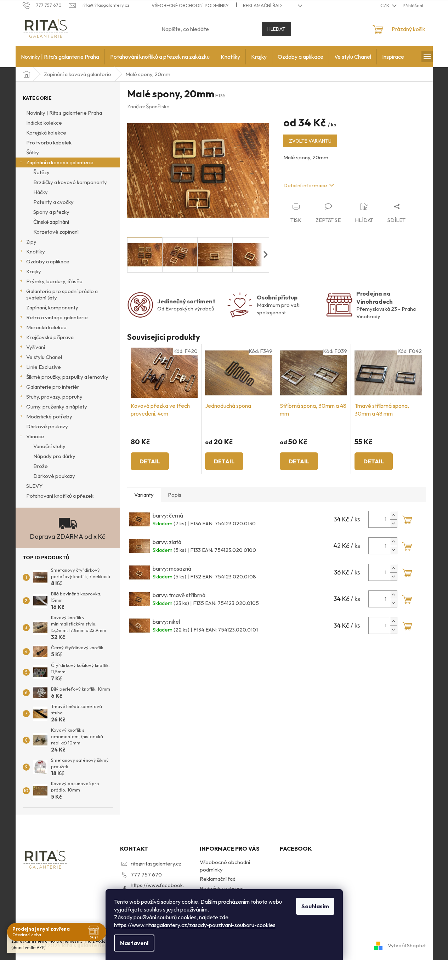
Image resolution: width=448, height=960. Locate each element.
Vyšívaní (35, 347)
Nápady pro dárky (54, 456)
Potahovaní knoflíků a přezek (59, 495)
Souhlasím (315, 906)
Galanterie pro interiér (52, 386)
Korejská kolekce (46, 132)
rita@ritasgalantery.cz (156, 863)
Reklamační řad (262, 5)
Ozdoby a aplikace (47, 261)
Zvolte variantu (310, 141)
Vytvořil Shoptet (407, 945)
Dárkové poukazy (47, 426)
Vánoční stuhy (49, 446)
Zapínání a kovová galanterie (59, 162)
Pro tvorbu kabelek (49, 142)
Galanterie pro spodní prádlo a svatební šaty (62, 294)
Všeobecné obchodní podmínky (190, 5)
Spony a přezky (51, 211)
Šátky (32, 152)
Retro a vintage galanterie (57, 317)
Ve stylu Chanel (44, 357)
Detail (150, 461)
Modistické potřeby (49, 416)
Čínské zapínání (51, 221)
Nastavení (134, 943)
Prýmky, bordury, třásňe (54, 281)
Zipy (31, 241)
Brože (40, 466)
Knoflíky (35, 251)
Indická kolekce (44, 122)
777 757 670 (146, 874)
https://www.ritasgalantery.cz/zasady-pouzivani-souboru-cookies (195, 924)
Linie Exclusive (43, 367)
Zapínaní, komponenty (52, 307)
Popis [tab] (174, 494)
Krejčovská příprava (50, 337)
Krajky (33, 271)
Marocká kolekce (46, 327)
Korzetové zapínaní (56, 231)
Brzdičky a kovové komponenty (70, 182)
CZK (385, 5)
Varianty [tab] (144, 494)
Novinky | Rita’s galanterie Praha (64, 112)
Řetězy (41, 172)
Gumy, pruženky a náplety (56, 406)
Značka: (148, 106)
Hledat (276, 29)
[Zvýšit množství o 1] (393, 515)
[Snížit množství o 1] (393, 523)
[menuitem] (60, 56)
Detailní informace (305, 185)
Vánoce (35, 436)
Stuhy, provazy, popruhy (54, 396)
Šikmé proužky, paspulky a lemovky (67, 376)
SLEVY (34, 485)
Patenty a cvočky (53, 202)
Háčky (40, 192)
